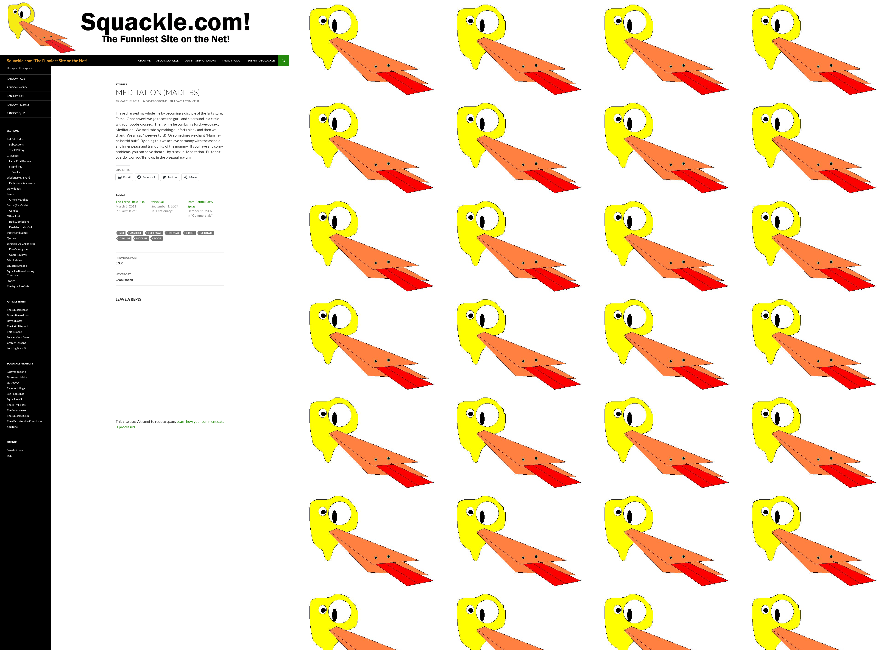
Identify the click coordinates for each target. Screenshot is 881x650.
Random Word (17, 87)
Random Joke (16, 95)
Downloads (14, 188)
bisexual (173, 232)
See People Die (15, 393)
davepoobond (156, 101)
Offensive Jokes (18, 199)
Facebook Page (16, 388)
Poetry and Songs (17, 232)
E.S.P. (127, 260)
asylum (125, 238)
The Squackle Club (18, 415)
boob (157, 238)
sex (122, 232)
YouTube (12, 427)
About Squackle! (167, 60)
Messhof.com (15, 450)
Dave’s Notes (14, 320)
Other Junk (13, 216)
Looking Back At (16, 348)
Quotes (11, 238)
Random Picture (18, 104)
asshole (136, 232)
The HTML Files (16, 404)
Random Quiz (16, 113)
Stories (121, 84)
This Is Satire (14, 331)
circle (190, 232)
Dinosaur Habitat (17, 377)
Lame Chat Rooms (20, 161)
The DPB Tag (16, 150)
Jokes (10, 194)
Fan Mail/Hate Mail (20, 227)
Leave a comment (186, 101)
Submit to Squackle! (261, 60)
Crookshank (124, 277)
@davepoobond (16, 371)
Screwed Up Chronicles (21, 243)
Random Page (16, 78)
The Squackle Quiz (18, 286)
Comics (13, 210)
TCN (9, 455)
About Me (144, 60)
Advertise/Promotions (200, 60)
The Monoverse (16, 410)
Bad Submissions (19, 221)
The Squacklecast (17, 309)
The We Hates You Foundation (25, 421)
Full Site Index (15, 139)
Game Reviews (18, 254)
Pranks (15, 172)
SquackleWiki (15, 399)
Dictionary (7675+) (18, 177)
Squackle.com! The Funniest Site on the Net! (47, 60)
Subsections (16, 144)
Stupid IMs (15, 166)
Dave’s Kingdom (18, 249)
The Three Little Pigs (130, 202)
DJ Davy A (13, 382)
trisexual (157, 202)
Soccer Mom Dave (18, 337)
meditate (207, 232)
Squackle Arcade (17, 265)
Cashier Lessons (16, 343)
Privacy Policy (232, 60)
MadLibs (141, 238)
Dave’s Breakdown (18, 315)
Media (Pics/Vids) (17, 205)
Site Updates (14, 260)
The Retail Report (17, 326)
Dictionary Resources (22, 183)
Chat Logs (13, 155)
